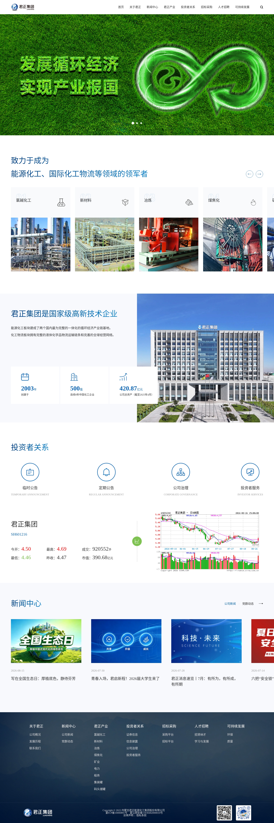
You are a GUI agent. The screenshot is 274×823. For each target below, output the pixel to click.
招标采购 (206, 7)
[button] (133, 123)
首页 (121, 7)
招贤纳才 (200, 734)
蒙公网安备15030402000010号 (146, 812)
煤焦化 (98, 755)
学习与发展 (202, 741)
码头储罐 (99, 789)
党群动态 (248, 603)
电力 (97, 768)
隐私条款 (141, 815)
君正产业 (169, 7)
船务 (97, 775)
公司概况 (35, 734)
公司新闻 (230, 603)
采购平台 (168, 734)
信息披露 (132, 741)
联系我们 (35, 748)
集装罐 (98, 782)
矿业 (97, 761)
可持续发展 (242, 7)
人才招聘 (223, 7)
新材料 (98, 741)
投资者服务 (133, 755)
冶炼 (97, 748)
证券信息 (132, 734)
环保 (230, 734)
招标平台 (168, 741)
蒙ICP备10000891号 (116, 812)
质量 (230, 741)
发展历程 (35, 741)
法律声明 (128, 815)
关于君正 (135, 7)
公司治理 (132, 748)
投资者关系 (188, 7)
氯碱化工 (99, 734)
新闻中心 (152, 7)
